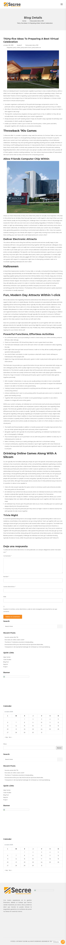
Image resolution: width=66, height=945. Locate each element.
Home (24, 21)
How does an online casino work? (14, 640)
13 (7, 726)
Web (4, 597)
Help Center (6, 657)
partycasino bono (26, 47)
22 (24, 729)
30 (33, 732)
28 (16, 732)
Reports (5, 664)
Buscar (59, 748)
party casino (36, 254)
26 (58, 729)
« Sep (6, 737)
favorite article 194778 (11, 637)
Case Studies (7, 659)
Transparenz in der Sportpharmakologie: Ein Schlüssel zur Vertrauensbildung (27, 647)
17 (41, 726)
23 (33, 729)
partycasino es (36, 47)
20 (7, 729)
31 (41, 732)
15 (24, 726)
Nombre (6, 576)
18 (50, 726)
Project (5, 667)
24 (41, 729)
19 (58, 726)
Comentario (7, 556)
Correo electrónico (9, 586)
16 (33, 726)
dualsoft (19, 45)
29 (24, 732)
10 (41, 722)
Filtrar (5, 744)
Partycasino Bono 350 (37, 21)
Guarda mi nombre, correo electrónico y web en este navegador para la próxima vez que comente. (30, 610)
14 (16, 726)
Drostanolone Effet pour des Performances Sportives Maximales (24, 644)
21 (16, 729)
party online (16, 47)
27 (7, 732)
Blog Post (6, 662)
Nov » (10, 737)
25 (50, 729)
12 (58, 722)
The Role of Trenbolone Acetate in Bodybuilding (19, 642)
